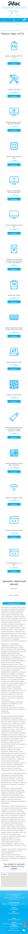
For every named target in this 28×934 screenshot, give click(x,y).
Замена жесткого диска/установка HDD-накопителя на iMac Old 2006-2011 (14, 261)
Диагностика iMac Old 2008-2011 (14, 56)
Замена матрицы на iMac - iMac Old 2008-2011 (14, 123)
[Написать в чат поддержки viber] (24, 926)
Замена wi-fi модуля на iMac (14, 497)
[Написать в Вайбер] (12, 13)
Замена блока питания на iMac (14, 157)
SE (17, 24)
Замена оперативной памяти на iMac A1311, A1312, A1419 (14, 328)
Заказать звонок (21, 7)
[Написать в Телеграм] (16, 13)
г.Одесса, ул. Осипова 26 (14, 919)
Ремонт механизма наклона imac (14, 225)
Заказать (14, 63)
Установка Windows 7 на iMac (14, 563)
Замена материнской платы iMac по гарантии (14, 464)
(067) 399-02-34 (14, 926)
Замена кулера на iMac (14, 395)
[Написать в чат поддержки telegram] (24, 923)
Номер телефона (14, 595)
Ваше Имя (14, 588)
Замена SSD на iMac (14, 295)
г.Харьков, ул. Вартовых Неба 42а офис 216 (14, 923)
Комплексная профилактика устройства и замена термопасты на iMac (14, 429)
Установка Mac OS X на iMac (14, 530)
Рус (18, 15)
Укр (10, 15)
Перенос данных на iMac (14, 362)
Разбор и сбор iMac (14, 89)
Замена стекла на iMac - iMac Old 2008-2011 (14, 191)
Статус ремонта (7, 7)
